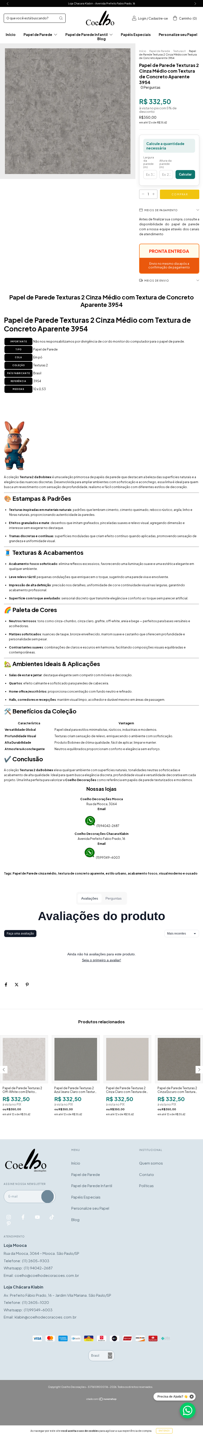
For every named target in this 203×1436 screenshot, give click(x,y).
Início (11, 34)
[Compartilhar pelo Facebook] (6, 984)
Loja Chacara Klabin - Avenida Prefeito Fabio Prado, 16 (101, 3)
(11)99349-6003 (108, 857)
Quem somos (151, 1163)
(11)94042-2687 (107, 826)
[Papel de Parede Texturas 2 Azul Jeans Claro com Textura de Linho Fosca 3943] (75, 1059)
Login (142, 18)
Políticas (146, 1185)
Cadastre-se (158, 18)
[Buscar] (61, 18)
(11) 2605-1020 (35, 1302)
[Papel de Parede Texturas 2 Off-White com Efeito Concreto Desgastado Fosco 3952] (24, 1059)
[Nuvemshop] (101, 1399)
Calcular (185, 174)
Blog (101, 38)
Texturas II (179, 51)
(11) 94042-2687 (38, 1267)
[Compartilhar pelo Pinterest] (27, 984)
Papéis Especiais (136, 34)
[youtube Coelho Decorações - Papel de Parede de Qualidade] (37, 1217)
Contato (146, 1174)
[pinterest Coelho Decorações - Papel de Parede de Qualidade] (9, 1223)
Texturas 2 (40, 365)
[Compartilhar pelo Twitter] (17, 984)
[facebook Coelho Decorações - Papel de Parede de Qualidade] (23, 1217)
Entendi (164, 1431)
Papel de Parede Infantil (86, 34)
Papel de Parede (38, 34)
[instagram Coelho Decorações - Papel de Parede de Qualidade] (9, 1217)
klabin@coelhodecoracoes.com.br (45, 1317)
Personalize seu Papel (178, 34)
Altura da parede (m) (165, 164)
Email (101, 809)
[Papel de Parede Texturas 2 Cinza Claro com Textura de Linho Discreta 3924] (127, 1059)
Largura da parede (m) (148, 162)
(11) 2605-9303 (35, 1260)
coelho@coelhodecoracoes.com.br (47, 1275)
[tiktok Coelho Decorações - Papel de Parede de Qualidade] (52, 1217)
